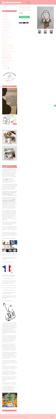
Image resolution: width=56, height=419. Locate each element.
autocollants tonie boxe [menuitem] (5, 66)
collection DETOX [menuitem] (5, 21)
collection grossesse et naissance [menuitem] (7, 44)
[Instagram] (53, 416)
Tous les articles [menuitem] (4, 13)
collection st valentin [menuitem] (5, 19)
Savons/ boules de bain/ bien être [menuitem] (7, 60)
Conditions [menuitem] (37, 2)
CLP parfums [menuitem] (50, 2)
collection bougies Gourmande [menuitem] (7, 24)
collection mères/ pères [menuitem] (6, 27)
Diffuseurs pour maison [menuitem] (5, 62)
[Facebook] (51, 416)
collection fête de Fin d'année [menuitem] (6, 32)
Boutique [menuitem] (28, 2)
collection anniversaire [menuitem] (5, 34)
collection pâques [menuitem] (5, 30)
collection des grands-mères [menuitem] (6, 29)
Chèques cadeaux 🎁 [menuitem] (5, 68)
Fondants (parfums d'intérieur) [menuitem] (7, 54)
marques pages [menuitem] (4, 65)
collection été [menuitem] (4, 41)
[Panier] (55, 106)
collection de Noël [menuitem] (5, 16)
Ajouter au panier (24, 17)
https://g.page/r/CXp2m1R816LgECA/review (9, 127)
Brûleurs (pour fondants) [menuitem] (6, 55)
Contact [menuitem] (41, 2)
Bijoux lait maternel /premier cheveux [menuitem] (8, 46)
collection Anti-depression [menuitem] (6, 22)
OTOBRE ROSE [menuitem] (4, 43)
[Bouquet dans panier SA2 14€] (39, 32)
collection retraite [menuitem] (5, 35)
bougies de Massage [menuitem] (5, 49)
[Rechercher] (16, 7)
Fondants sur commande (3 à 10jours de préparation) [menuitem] (8, 52)
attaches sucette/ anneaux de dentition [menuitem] (8, 48)
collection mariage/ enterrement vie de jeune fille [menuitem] (8, 38)
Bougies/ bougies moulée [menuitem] (6, 26)
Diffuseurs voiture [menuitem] (5, 63)
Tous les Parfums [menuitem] (4, 14)
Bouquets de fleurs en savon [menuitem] (7, 57)
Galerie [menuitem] (45, 2)
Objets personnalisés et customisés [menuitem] (7, 58)
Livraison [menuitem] (32, 2)
